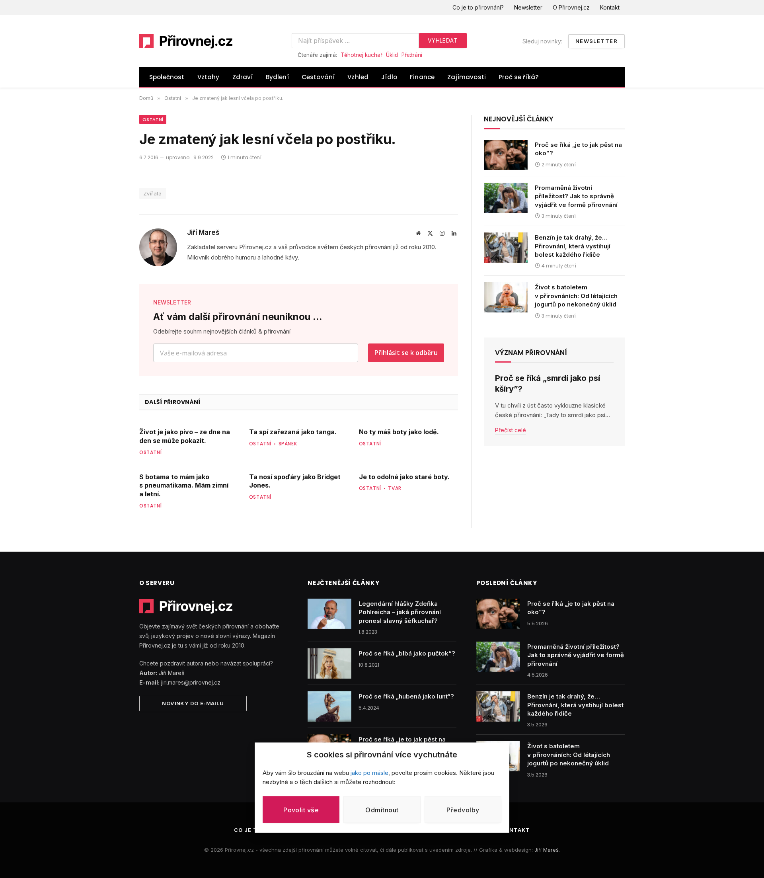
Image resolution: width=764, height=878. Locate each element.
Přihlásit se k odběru (406, 352)
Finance (422, 77)
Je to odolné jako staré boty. (404, 477)
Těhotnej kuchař (361, 55)
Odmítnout (381, 810)
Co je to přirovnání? (478, 7)
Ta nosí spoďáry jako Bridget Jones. (295, 481)
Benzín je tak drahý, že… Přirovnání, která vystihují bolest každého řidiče (572, 246)
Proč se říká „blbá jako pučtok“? (407, 653)
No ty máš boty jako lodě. (399, 432)
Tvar (394, 488)
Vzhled (357, 77)
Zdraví (242, 77)
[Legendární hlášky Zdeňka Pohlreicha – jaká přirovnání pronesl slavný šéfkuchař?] (329, 614)
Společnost (167, 77)
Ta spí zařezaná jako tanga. (293, 432)
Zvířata (152, 193)
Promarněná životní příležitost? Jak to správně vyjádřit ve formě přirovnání (576, 196)
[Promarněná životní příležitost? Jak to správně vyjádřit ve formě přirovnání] (506, 198)
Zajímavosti (466, 77)
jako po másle (369, 773)
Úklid (392, 55)
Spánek (288, 443)
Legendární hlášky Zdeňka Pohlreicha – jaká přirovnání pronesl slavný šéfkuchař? (400, 612)
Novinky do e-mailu (193, 703)
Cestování (318, 77)
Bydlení (277, 77)
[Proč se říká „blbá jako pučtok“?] (329, 663)
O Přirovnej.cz (571, 7)
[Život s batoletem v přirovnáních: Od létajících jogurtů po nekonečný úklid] (506, 297)
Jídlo (389, 77)
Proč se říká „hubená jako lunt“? (406, 696)
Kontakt (610, 7)
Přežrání (411, 55)
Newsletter (528, 7)
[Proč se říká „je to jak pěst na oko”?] (506, 155)
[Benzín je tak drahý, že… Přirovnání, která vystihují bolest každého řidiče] (506, 247)
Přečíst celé (510, 430)
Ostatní (152, 119)
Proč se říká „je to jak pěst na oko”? (578, 149)
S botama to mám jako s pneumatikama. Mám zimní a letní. (183, 485)
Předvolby (462, 810)
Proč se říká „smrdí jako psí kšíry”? (547, 383)
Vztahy (208, 77)
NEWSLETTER (172, 302)
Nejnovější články (519, 119)
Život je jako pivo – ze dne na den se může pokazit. (184, 436)
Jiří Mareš (203, 232)
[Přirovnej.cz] (186, 41)
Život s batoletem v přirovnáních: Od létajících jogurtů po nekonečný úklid (576, 295)
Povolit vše (301, 810)
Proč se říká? (518, 77)
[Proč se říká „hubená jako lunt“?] (329, 706)
